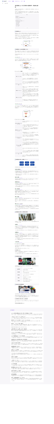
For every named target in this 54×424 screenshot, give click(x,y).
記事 (24, 1)
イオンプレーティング (18, 19)
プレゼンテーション (17, 1)
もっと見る (13, 380)
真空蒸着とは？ (17, 16)
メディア (22, 1)
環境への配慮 (17, 26)
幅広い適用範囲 (18, 25)
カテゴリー (9, 1)
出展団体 (13, 1)
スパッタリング (18, 18)
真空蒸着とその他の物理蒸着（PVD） (20, 17)
